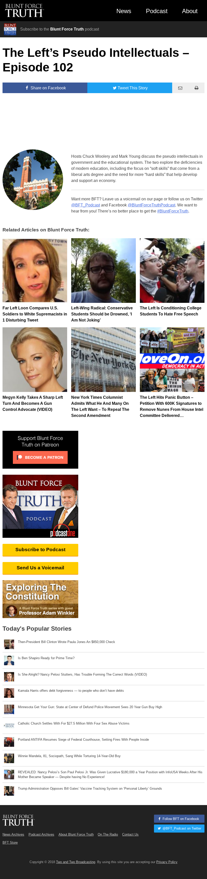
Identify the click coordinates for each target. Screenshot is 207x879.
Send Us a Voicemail (40, 567)
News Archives (13, 834)
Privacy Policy (166, 862)
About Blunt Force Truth (76, 834)
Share (48, 88)
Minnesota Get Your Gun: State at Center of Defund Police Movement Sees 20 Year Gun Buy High (90, 707)
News (123, 11)
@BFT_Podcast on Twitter (181, 828)
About (190, 11)
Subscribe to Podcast (40, 549)
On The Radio (108, 834)
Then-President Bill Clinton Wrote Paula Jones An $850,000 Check (66, 642)
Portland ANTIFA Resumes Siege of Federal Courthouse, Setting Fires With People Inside (83, 739)
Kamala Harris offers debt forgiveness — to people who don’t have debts (71, 690)
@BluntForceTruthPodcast (151, 205)
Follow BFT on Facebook (180, 819)
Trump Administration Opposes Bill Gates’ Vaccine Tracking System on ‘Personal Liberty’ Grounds (90, 788)
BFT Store (10, 842)
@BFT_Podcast (85, 205)
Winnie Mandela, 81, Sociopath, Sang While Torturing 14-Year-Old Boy (69, 756)
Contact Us (130, 834)
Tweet (133, 88)
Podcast (157, 11)
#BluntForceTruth (172, 211)
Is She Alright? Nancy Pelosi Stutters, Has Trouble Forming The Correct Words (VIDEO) (82, 674)
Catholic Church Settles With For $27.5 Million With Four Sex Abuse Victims (74, 723)
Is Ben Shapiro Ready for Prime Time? (46, 658)
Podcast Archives (41, 834)
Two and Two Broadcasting (75, 862)
